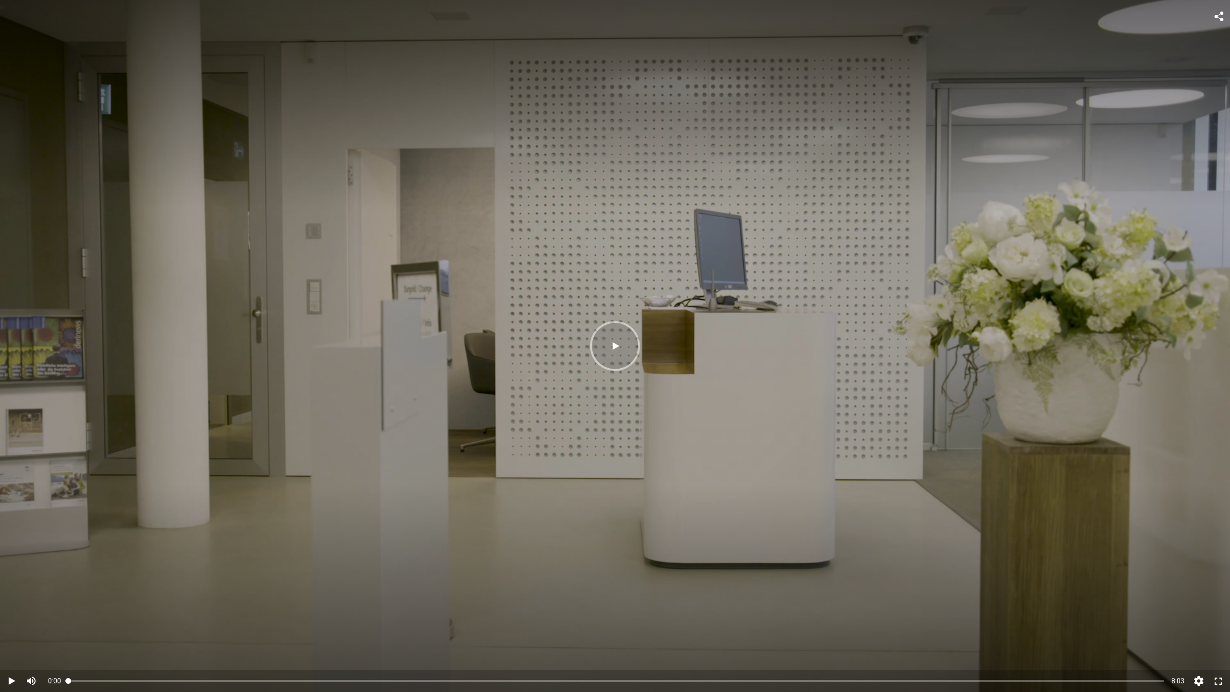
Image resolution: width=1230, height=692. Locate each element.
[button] (615, 346)
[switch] (31, 681)
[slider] (616, 681)
